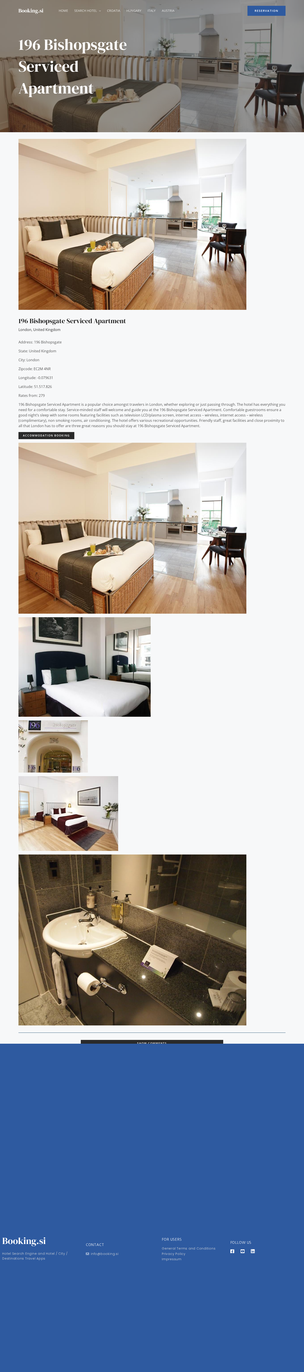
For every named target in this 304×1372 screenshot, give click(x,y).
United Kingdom (47, 329)
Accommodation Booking (46, 435)
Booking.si (30, 10)
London (24, 329)
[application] (99, 10)
